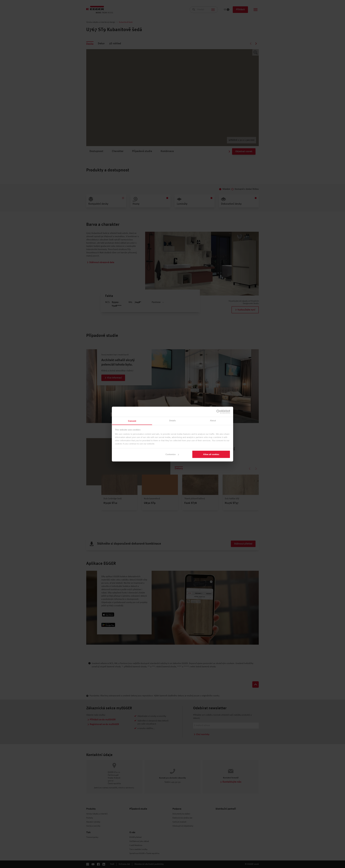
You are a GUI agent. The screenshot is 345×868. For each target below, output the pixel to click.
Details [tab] (172, 420)
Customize (170, 454)
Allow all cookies (211, 454)
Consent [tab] (132, 421)
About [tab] (213, 420)
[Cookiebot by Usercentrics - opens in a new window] (218, 412)
